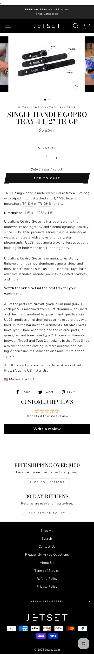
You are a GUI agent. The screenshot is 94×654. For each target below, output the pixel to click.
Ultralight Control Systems (47, 107)
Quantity (47, 148)
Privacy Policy (47, 586)
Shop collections (47, 482)
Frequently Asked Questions (47, 554)
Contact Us (47, 546)
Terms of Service (46, 570)
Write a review (47, 429)
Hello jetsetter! (47, 601)
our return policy (47, 513)
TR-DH (27, 203)
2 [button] (49, 100)
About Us (47, 562)
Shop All (47, 530)
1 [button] (45, 100)
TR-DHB (44, 203)
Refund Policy (47, 578)
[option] (47, 12)
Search (47, 538)
